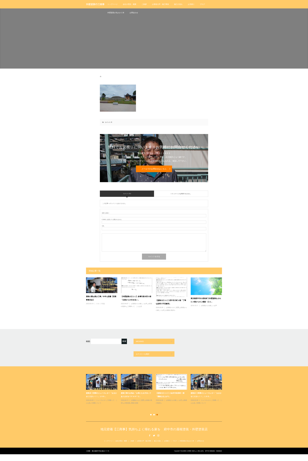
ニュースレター (101, 400)
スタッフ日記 (100, 304)
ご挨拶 (144, 4)
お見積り (191, 4)
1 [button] (151, 414)
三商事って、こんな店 (134, 306)
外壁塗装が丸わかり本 (115, 12)
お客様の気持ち (170, 310)
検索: (88, 341)
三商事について (96, 403)
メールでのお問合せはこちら (154, 168)
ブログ (202, 4)
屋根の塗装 (134, 403)
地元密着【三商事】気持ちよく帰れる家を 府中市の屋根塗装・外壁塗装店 (154, 429)
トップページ (112, 4)
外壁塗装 (127, 403)
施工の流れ (178, 4)
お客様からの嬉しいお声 (139, 304)
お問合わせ (134, 12)
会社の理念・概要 (129, 4)
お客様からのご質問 (172, 307)
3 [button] (157, 414)
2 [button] (154, 414)
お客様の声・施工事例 (160, 4)
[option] (156, 389)
